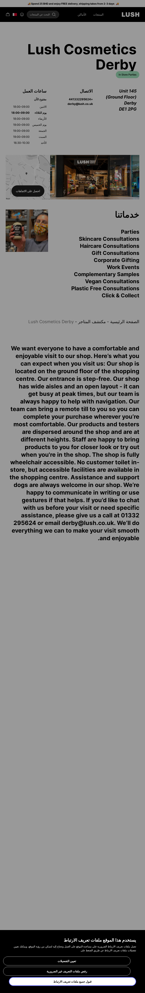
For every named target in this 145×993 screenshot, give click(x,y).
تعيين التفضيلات (67, 961)
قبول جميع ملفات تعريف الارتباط (72, 981)
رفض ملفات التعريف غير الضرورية (67, 971)
